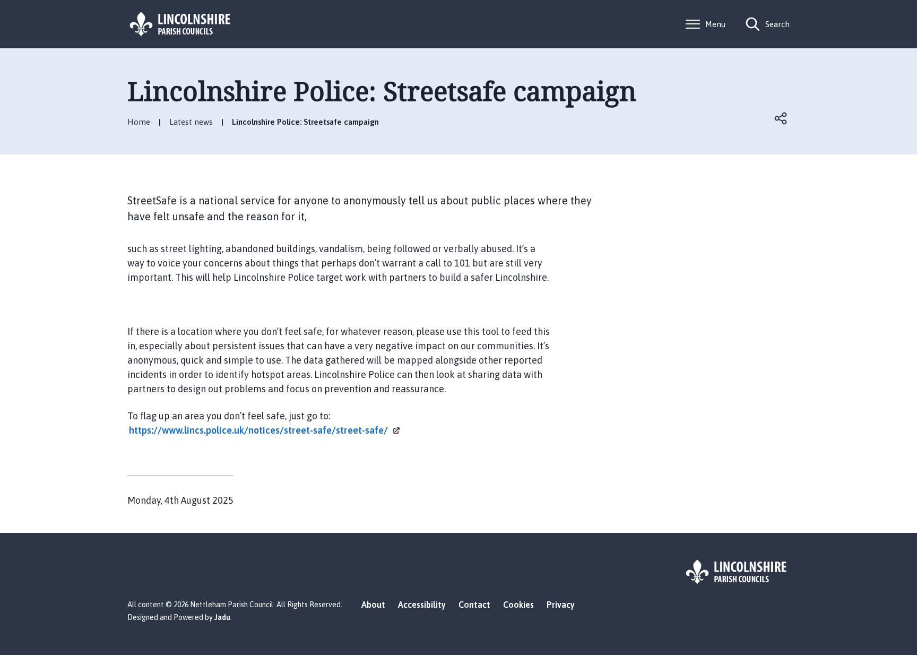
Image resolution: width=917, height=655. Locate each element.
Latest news (191, 121)
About (373, 604)
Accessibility (422, 604)
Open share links (781, 118)
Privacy (561, 604)
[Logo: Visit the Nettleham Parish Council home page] (180, 24)
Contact (474, 604)
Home (138, 121)
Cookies (518, 604)
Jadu (222, 617)
